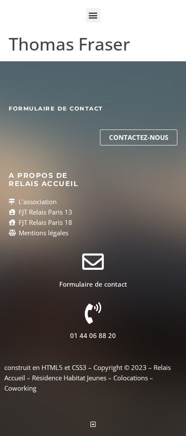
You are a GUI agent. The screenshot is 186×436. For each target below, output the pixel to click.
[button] (93, 15)
